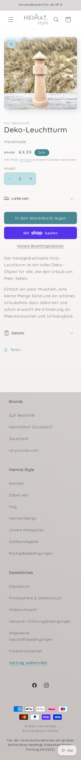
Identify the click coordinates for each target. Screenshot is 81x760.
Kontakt (16, 483)
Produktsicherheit (25, 651)
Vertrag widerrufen (28, 662)
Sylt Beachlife (22, 415)
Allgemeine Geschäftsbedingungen (31, 636)
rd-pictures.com (24, 450)
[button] (11, 20)
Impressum (19, 586)
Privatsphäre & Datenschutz (35, 598)
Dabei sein (19, 495)
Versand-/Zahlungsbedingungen (40, 621)
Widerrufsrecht (23, 609)
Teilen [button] (15, 349)
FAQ (13, 506)
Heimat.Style (46, 726)
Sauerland (18, 438)
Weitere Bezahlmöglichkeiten (40, 246)
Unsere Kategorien (26, 529)
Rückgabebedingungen (31, 553)
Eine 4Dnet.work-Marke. (40, 740)
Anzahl (10, 168)
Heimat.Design (22, 518)
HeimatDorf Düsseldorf (30, 426)
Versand (26, 159)
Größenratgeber (24, 541)
